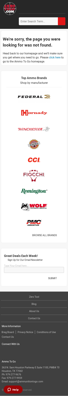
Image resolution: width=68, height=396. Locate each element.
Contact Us (34, 318)
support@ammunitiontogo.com (26, 381)
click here (55, 57)
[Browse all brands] (61, 235)
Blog (34, 304)
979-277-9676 (13, 374)
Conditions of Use (46, 332)
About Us (34, 311)
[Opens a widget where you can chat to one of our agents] (13, 390)
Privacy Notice (25, 332)
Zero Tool (34, 296)
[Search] (61, 21)
